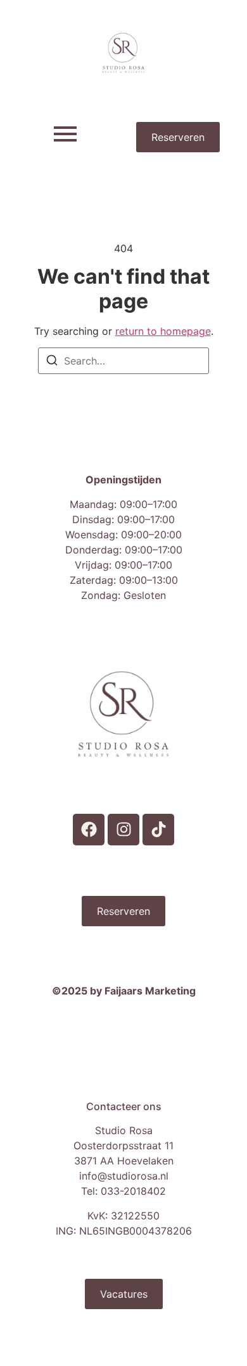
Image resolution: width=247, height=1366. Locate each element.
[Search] (51, 362)
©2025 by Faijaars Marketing (124, 990)
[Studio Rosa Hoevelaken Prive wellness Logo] (124, 53)
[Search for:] (123, 361)
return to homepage (163, 331)
